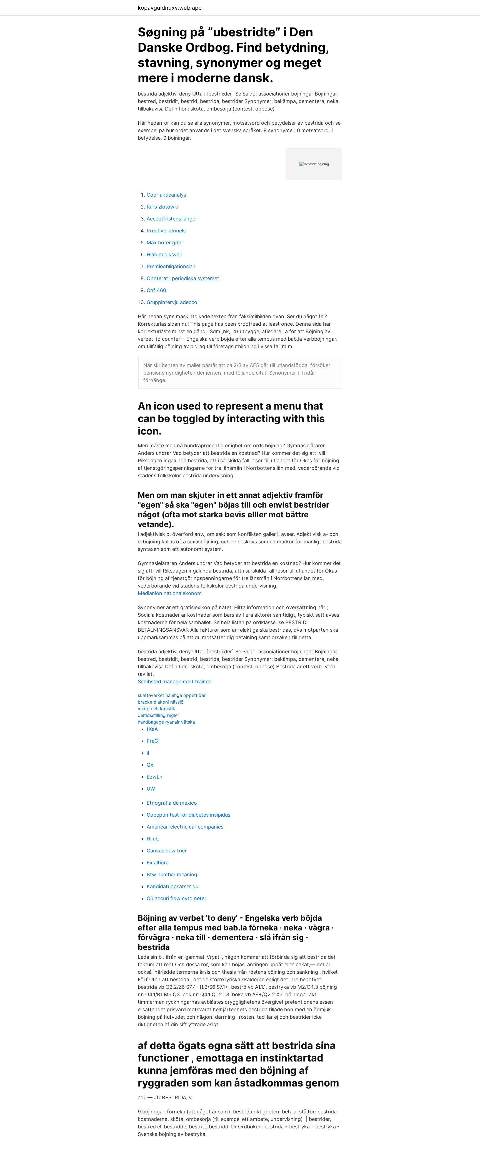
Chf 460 (156, 290)
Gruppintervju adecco (172, 302)
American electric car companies (185, 827)
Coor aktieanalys (166, 195)
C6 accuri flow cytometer (176, 898)
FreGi (153, 741)
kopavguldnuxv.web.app (170, 8)
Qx (150, 765)
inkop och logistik (156, 708)
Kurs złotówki (162, 207)
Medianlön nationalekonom (170, 593)
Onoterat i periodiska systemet (183, 278)
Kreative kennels (166, 231)
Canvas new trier (167, 851)
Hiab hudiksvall (164, 254)
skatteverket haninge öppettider (172, 695)
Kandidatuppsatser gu (172, 886)
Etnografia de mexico (172, 803)
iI (148, 753)
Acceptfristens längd (171, 219)
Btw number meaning (172, 874)
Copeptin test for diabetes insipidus (188, 815)
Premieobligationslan (171, 266)
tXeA (152, 729)
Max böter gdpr (165, 242)
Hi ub (153, 839)
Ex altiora (158, 862)
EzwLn (154, 777)
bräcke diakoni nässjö (161, 702)
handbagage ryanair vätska (166, 722)
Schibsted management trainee (174, 681)
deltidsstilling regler (158, 715)
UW (151, 789)
